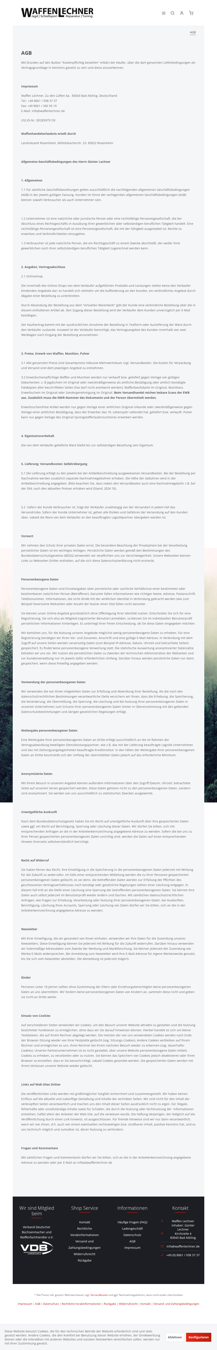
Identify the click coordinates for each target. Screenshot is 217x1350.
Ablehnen (175, 1337)
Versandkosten (99, 1295)
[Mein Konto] (182, 12)
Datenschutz (132, 1235)
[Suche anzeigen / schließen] (172, 12)
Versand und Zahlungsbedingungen (84, 1244)
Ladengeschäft (132, 1228)
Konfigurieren (199, 1337)
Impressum (132, 1248)
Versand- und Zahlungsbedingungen (176, 1304)
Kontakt (84, 1222)
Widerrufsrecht (84, 1254)
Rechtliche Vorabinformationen (84, 1231)
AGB (132, 1241)
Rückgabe (85, 1260)
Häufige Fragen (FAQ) (132, 1222)
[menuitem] (163, 12)
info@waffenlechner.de (183, 1246)
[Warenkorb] (191, 12)
